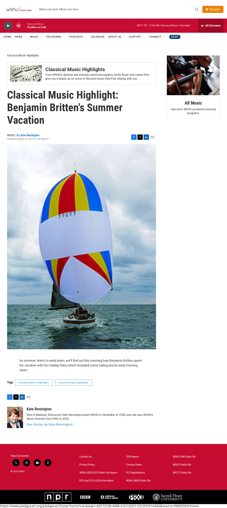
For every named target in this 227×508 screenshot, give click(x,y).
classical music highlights (73, 382)
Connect (155, 36)
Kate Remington (30, 135)
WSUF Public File (182, 464)
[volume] (19, 26)
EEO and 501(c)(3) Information (96, 480)
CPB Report (132, 456)
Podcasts (76, 36)
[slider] (24, 25)
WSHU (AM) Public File (138, 480)
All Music (193, 103)
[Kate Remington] (15, 417)
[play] (8, 26)
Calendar (98, 36)
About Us (114, 36)
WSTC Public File (182, 472)
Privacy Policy (87, 464)
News (19, 36)
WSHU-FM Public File (184, 456)
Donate (214, 9)
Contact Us (85, 456)
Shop (175, 36)
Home (7, 36)
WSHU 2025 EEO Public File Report (98, 472)
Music (34, 36)
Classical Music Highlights (23, 55)
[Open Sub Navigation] (25, 36)
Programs (53, 36)
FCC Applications (135, 472)
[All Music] (193, 75)
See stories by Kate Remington (50, 424)
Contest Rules (134, 464)
